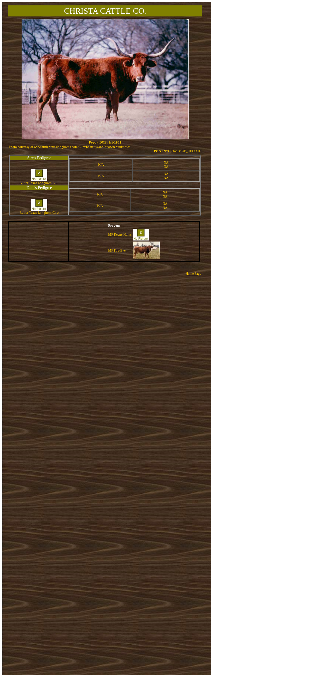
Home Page (193, 273)
